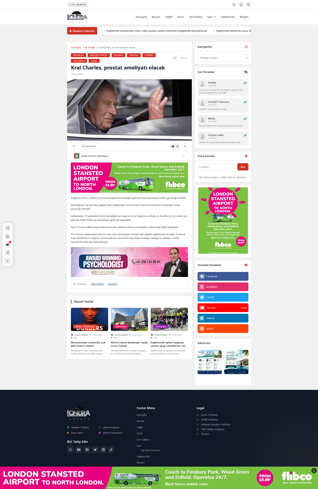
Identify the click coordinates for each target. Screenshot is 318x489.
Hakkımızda (228, 16)
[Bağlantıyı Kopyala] (175, 58)
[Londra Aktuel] (77, 17)
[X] (95, 449)
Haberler (134, 55)
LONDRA (149, 55)
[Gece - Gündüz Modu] (234, 6)
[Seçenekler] (185, 146)
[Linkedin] (103, 449)
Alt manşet (90, 47)
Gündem (118, 55)
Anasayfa (141, 16)
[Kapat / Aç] (7, 261)
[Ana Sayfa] (7, 236)
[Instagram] (70, 449)
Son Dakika (195, 16)
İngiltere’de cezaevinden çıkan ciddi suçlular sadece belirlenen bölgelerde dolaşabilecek (156, 30)
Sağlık (168, 16)
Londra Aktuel (81, 334)
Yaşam (94, 60)
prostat (113, 284)
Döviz (180, 16)
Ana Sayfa (76, 47)
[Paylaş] (74, 146)
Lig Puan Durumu (150, 450)
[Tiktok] (111, 449)
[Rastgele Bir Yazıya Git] (7, 228)
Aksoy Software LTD (186, 485)
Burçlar (156, 16)
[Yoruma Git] (245, 83)
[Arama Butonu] (248, 4)
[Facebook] (87, 449)
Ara (243, 167)
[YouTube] (78, 449)
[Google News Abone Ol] (88, 146)
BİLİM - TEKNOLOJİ (85, 326)
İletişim (244, 16)
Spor (210, 16)
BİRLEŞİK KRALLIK (98, 55)
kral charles (98, 284)
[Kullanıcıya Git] (202, 84)
